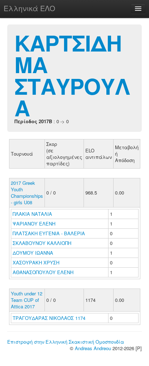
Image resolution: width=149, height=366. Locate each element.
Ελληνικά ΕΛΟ (29, 8)
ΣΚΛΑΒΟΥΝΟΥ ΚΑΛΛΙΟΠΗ (43, 243)
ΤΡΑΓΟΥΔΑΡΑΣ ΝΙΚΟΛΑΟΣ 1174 (49, 317)
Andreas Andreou (93, 348)
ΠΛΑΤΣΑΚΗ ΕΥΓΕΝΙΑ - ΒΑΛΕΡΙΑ (49, 233)
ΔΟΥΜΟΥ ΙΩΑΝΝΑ (34, 252)
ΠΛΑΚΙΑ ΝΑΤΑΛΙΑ (33, 213)
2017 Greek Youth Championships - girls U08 (27, 192)
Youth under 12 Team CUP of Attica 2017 (26, 300)
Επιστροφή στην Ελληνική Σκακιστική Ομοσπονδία (65, 341)
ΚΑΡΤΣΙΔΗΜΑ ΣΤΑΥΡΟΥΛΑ (72, 75)
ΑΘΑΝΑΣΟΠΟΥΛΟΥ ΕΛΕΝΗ (44, 272)
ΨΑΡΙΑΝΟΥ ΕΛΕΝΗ (35, 223)
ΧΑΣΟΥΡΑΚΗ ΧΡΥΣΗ (37, 262)
